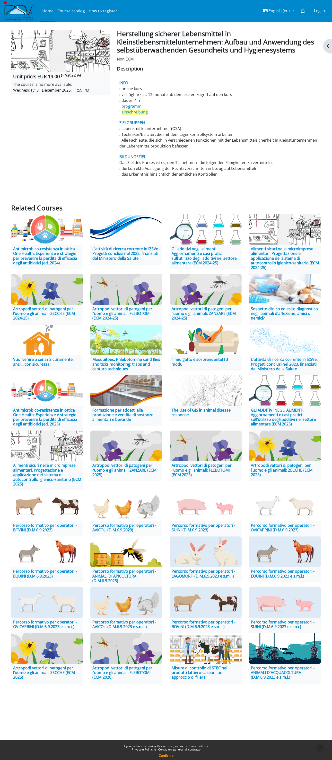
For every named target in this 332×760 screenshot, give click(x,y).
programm (131, 106)
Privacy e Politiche (144, 749)
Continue (166, 755)
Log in (319, 10)
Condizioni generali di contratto (179, 749)
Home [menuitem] (47, 11)
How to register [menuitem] (103, 11)
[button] (278, 10)
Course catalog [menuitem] (71, 11)
